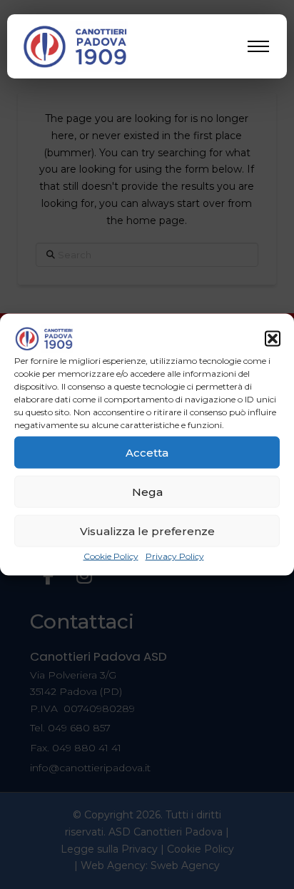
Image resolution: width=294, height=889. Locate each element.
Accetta (147, 452)
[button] (272, 339)
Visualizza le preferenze (147, 530)
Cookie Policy (110, 556)
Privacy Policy (175, 556)
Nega (147, 491)
